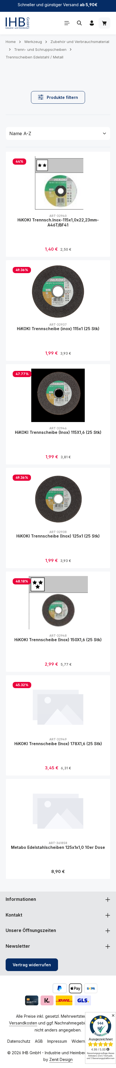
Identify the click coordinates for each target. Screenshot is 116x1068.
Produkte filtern (62, 97)
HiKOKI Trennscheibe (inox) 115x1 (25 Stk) (58, 328)
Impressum (57, 1041)
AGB (39, 1041)
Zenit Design (61, 1059)
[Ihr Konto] (91, 23)
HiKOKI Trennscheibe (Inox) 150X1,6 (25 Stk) (58, 639)
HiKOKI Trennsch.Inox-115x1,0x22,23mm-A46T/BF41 (58, 222)
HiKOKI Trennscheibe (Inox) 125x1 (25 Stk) (58, 536)
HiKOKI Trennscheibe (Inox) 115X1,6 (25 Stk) (58, 432)
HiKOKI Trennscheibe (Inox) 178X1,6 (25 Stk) (58, 743)
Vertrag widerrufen (32, 964)
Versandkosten (23, 1023)
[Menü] (67, 23)
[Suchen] (79, 23)
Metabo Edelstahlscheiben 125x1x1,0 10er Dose (58, 847)
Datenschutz (18, 1041)
